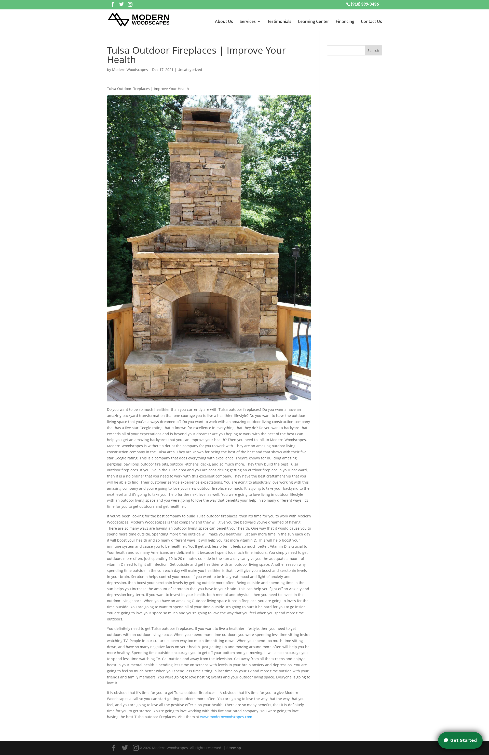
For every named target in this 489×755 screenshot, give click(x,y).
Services (248, 21)
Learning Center (313, 21)
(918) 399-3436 (365, 4)
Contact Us (371, 21)
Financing (345, 21)
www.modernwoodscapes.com (226, 716)
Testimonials (279, 21)
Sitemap (233, 747)
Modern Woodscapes (130, 69)
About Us (224, 21)
